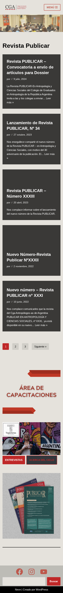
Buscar (54, 581)
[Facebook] (19, 572)
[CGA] (16, 7)
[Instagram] (32, 572)
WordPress (42, 589)
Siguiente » (40, 346)
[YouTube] (44, 572)
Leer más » (41, 325)
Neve (18, 589)
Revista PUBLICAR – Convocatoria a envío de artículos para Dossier (30, 67)
